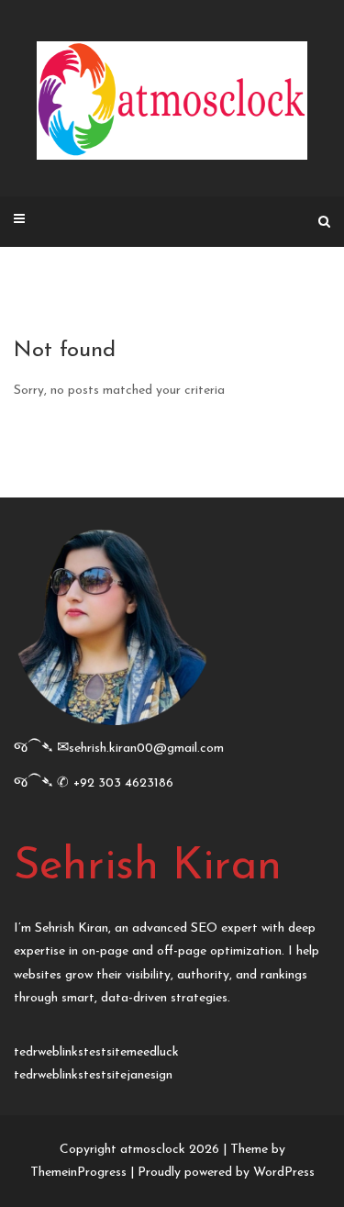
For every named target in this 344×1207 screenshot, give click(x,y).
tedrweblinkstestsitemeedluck (96, 1052)
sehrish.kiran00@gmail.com (146, 748)
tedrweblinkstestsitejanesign (93, 1075)
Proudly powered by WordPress (226, 1172)
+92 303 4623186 (123, 783)
